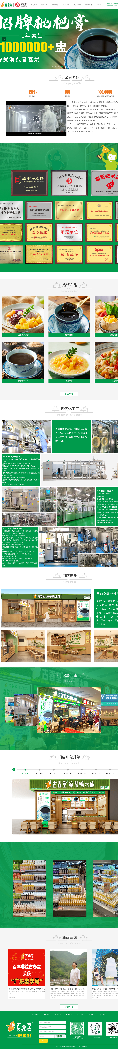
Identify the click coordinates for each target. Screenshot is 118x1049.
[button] (65, 731)
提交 (43, 1040)
